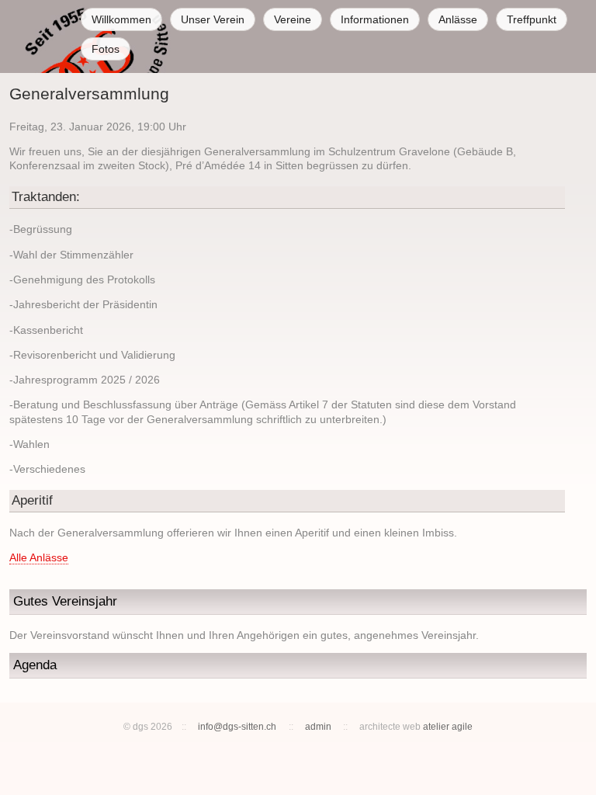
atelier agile (448, 726)
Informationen (375, 19)
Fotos (106, 49)
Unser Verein (212, 19)
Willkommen (121, 19)
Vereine (292, 19)
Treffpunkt (531, 19)
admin (318, 726)
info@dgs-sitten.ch (237, 726)
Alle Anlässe (38, 557)
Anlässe (457, 19)
